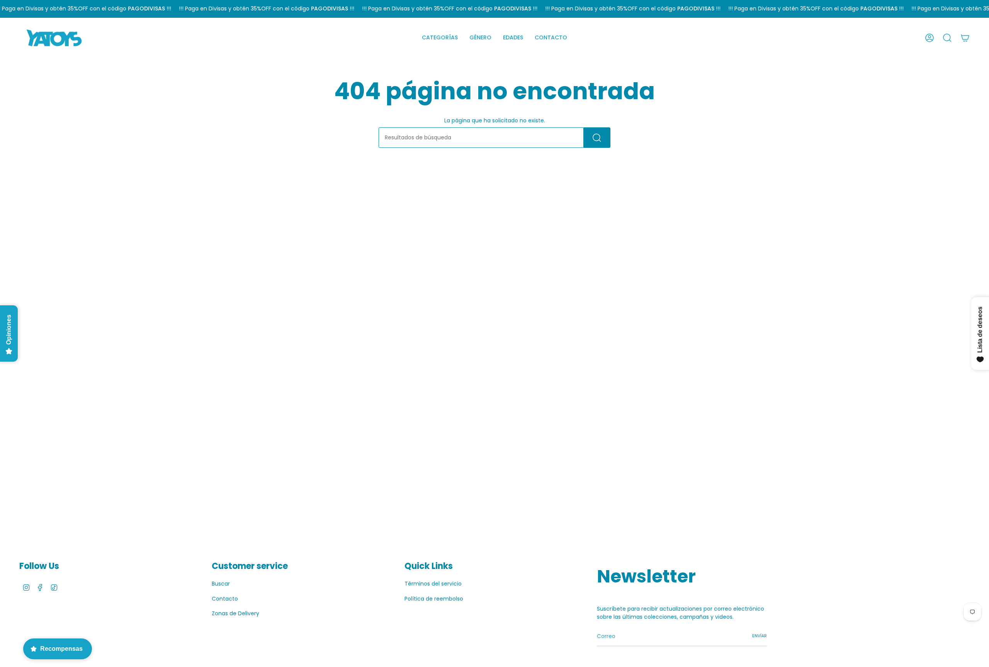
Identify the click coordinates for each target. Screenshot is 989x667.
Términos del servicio (433, 583)
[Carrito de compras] (965, 37)
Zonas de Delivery (235, 613)
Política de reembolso (433, 599)
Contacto (225, 599)
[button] (440, 37)
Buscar (221, 583)
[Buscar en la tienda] (597, 137)
